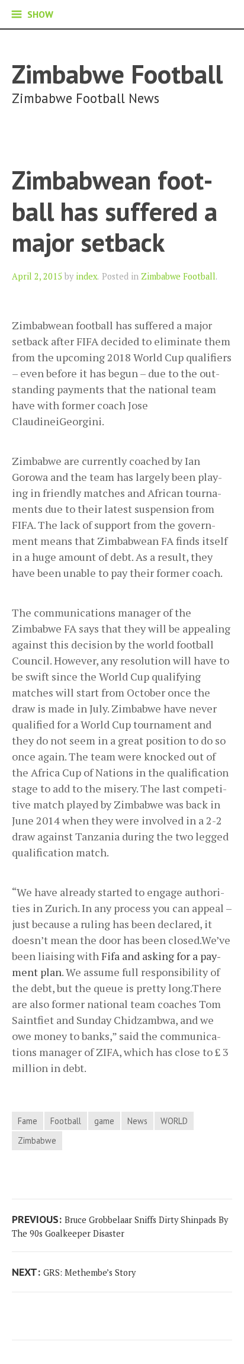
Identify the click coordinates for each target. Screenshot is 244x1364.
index (86, 276)
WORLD (174, 1120)
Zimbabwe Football (117, 74)
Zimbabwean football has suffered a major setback (114, 211)
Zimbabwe (37, 1140)
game (104, 1120)
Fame (27, 1120)
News (137, 1120)
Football (65, 1120)
